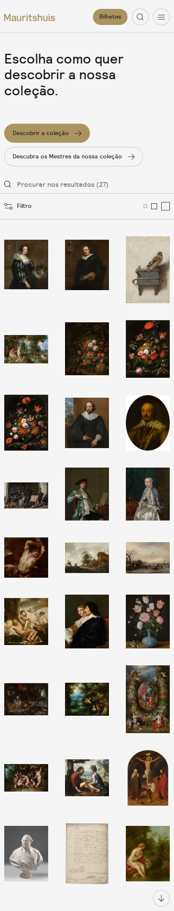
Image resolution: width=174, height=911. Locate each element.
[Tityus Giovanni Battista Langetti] (26, 557)
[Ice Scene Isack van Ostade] (148, 557)
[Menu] (161, 16)
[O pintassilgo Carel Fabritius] (148, 270)
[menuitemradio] (145, 206)
